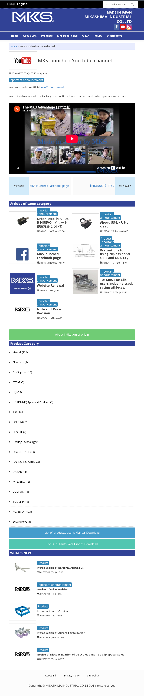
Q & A (85, 35)
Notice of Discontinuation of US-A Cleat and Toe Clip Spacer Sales (80, 654)
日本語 (11, 4)
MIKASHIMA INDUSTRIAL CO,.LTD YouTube (123, 27)
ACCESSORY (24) (22, 511)
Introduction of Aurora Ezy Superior (61, 633)
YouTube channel (52, 87)
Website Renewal (50, 285)
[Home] (33, 17)
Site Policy (93, 675)
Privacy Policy (72, 675)
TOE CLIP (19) (21, 501)
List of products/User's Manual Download (72, 533)
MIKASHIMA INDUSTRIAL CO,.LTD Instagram (129, 27)
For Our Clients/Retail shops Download (72, 544)
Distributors (114, 35)
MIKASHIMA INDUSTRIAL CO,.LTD (108, 19)
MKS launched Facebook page (49, 256)
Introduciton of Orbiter (52, 611)
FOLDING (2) (20, 422)
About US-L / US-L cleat (114, 224)
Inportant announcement (26, 80)
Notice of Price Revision (49, 311)
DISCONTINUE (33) (24, 452)
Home (14, 35)
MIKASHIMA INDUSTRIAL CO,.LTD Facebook (116, 27)
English (22, 4)
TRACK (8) (18, 412)
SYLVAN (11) (20, 471)
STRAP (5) (18, 382)
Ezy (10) (17, 392)
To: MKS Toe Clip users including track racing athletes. (116, 283)
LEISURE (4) (19, 432)
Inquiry (98, 35)
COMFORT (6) (21, 491)
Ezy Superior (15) (22, 372)
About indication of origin (72, 334)
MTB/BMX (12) (21, 481)
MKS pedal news (67, 35)
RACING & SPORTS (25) (26, 461)
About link (50, 675)
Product (106, 239)
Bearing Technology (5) (26, 442)
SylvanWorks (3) (22, 521)
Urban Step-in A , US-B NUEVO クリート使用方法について (53, 222)
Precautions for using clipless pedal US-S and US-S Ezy (115, 254)
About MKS (30, 35)
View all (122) (20, 352)
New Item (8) (20, 362)
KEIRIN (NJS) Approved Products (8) (33, 402)
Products (47, 35)
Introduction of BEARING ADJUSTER (60, 567)
